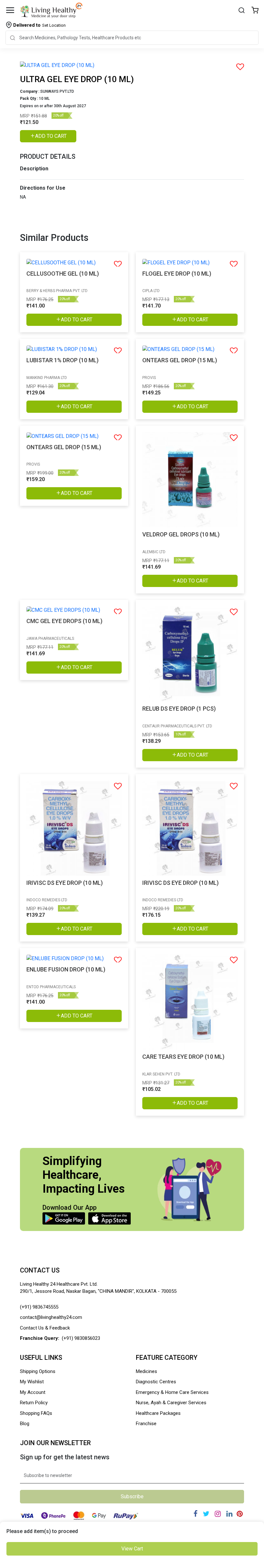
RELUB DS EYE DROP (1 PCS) (179, 708)
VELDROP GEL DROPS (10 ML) (181, 534)
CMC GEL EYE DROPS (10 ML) (64, 621)
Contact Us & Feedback (45, 1328)
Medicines (146, 1371)
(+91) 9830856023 (81, 1338)
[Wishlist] (255, 11)
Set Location (39, 25)
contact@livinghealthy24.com (51, 1317)
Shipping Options (37, 1371)
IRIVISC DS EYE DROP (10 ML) (64, 882)
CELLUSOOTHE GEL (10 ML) (62, 273)
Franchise (146, 1423)
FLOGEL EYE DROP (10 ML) (176, 273)
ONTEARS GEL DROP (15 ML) (179, 360)
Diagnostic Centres (156, 1382)
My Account (32, 1392)
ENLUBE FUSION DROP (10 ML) (65, 969)
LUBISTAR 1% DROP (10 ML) (62, 360)
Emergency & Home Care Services (172, 1392)
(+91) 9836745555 (39, 1307)
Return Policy (34, 1403)
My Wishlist (32, 1382)
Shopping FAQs (36, 1413)
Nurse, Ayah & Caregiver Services (171, 1403)
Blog (24, 1423)
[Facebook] (195, 1514)
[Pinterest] (239, 1513)
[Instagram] (218, 1514)
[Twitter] (206, 1514)
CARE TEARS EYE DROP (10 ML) (183, 1056)
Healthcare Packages (158, 1413)
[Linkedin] (229, 1514)
